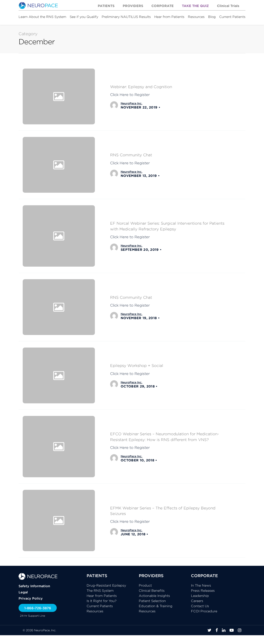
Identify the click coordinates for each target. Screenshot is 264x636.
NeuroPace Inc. (131, 103)
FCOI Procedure (204, 611)
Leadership (200, 596)
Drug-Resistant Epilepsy (106, 585)
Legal (23, 592)
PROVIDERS (151, 575)
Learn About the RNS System (42, 17)
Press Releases (203, 590)
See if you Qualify (84, 17)
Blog (212, 17)
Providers (133, 6)
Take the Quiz (195, 6)
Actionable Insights (154, 596)
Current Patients (232, 17)
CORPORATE (204, 575)
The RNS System (100, 590)
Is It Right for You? (102, 601)
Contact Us (200, 606)
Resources (196, 17)
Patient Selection (152, 601)
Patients (106, 6)
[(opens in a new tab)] (132, 165)
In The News (201, 585)
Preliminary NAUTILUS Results (126, 17)
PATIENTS (97, 575)
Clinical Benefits (152, 590)
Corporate (162, 6)
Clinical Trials (228, 6)
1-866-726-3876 (37, 608)
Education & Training (155, 606)
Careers (197, 601)
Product (145, 585)
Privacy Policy (31, 598)
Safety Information (34, 586)
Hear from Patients (169, 17)
